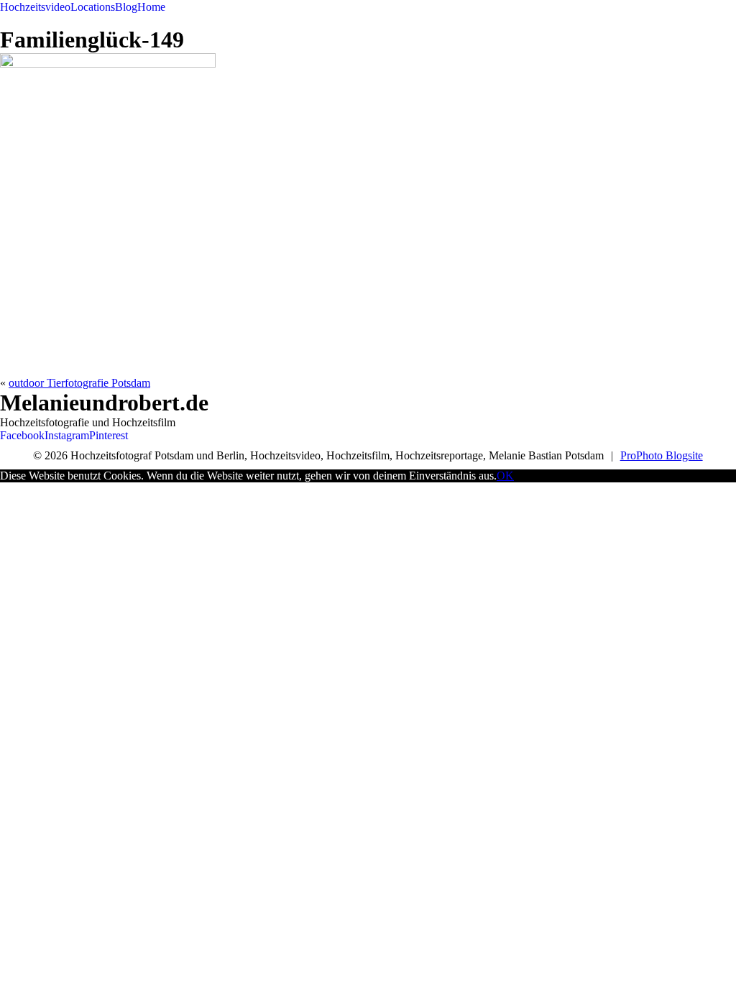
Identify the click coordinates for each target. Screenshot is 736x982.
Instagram (67, 435)
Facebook (22, 435)
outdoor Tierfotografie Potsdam (79, 383)
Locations (92, 7)
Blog (126, 7)
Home (151, 7)
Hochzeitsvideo (35, 7)
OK (505, 475)
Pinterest (108, 435)
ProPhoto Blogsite (661, 455)
